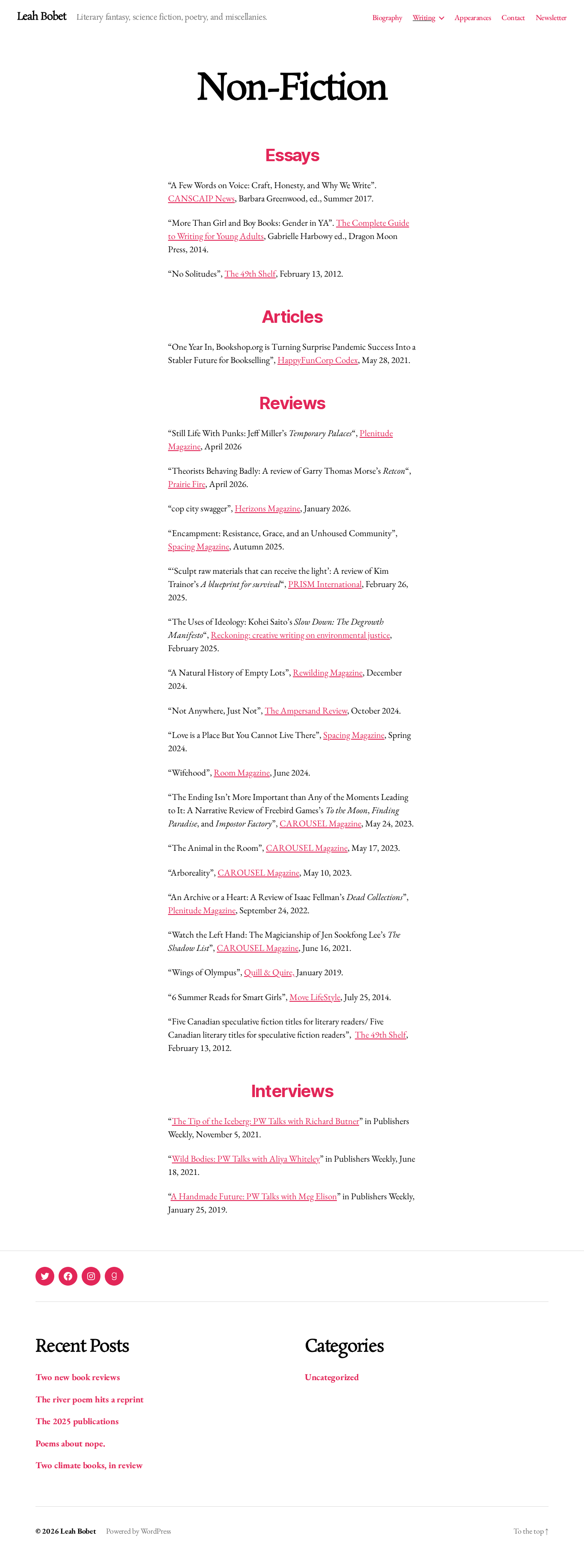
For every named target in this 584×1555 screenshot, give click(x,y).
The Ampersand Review (306, 710)
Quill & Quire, (269, 972)
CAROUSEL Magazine (320, 823)
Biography (387, 17)
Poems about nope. (70, 1443)
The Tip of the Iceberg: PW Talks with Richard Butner (265, 1121)
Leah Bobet (41, 17)
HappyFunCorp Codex (317, 360)
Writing (424, 17)
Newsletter (551, 17)
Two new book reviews (77, 1377)
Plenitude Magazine (202, 910)
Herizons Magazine (267, 508)
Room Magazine (242, 772)
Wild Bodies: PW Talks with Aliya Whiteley (246, 1158)
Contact (513, 17)
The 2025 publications (76, 1421)
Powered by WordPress (138, 1531)
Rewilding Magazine (328, 672)
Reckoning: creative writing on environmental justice (300, 634)
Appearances (472, 17)
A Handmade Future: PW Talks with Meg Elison (254, 1196)
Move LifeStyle (314, 997)
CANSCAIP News (201, 198)
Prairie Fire (186, 484)
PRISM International (325, 584)
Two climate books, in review (88, 1465)
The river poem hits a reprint (89, 1399)
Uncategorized (332, 1377)
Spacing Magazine (198, 546)
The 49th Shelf (250, 273)
